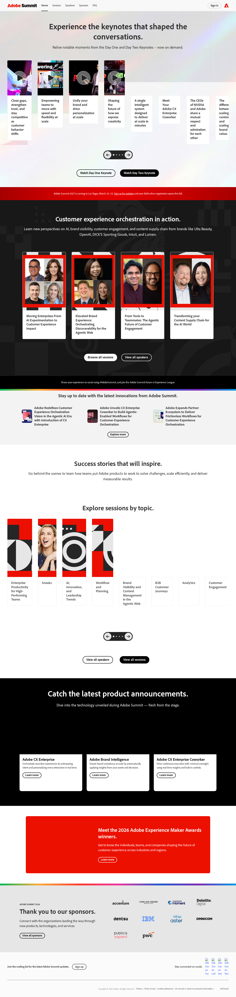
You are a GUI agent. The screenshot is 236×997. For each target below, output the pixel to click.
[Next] (128, 155)
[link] (50, 94)
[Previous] (107, 155)
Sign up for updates (124, 193)
